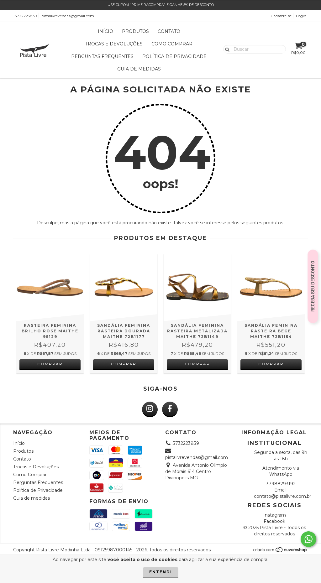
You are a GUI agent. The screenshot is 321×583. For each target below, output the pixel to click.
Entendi (160, 572)
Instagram (274, 515)
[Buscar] (226, 48)
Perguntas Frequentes (102, 56)
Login (301, 15)
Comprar (50, 364)
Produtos (135, 31)
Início (105, 31)
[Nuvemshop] (280, 551)
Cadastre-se (281, 15)
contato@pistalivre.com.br (282, 496)
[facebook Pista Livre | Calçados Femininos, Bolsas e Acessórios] (170, 409)
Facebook (274, 521)
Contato (169, 31)
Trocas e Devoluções (114, 44)
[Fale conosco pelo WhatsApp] (308, 539)
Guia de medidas (139, 69)
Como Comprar (171, 44)
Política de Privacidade (174, 56)
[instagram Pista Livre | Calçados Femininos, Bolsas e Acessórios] (150, 409)
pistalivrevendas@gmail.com (67, 15)
